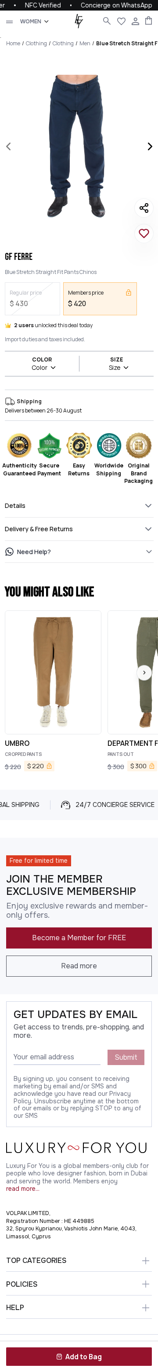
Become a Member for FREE (79, 937)
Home (13, 43)
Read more (79, 966)
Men (84, 43)
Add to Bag (83, 1356)
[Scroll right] (144, 672)
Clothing (36, 43)
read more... (23, 1189)
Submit (126, 1057)
